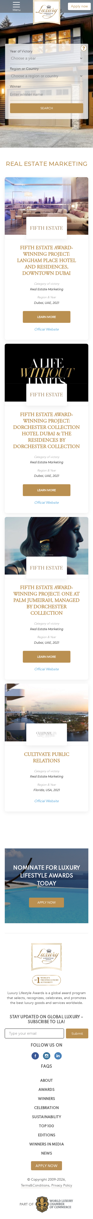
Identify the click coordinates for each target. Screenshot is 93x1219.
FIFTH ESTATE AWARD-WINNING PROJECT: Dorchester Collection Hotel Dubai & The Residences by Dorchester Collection (46, 431)
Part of (27, 1204)
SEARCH (46, 108)
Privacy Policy (61, 1185)
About (46, 1080)
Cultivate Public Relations (46, 758)
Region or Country (24, 69)
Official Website (46, 329)
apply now (46, 1166)
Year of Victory (21, 51)
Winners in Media (46, 1144)
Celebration (46, 1108)
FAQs (46, 1067)
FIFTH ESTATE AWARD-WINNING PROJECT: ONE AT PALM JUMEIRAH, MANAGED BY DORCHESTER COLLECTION (46, 600)
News (46, 1153)
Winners (46, 1099)
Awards (46, 1090)
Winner (15, 86)
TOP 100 (46, 1126)
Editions (46, 1135)
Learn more (46, 317)
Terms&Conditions (35, 1185)
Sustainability (46, 1117)
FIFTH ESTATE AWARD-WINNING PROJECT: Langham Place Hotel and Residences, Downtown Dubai (46, 261)
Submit (77, 1033)
